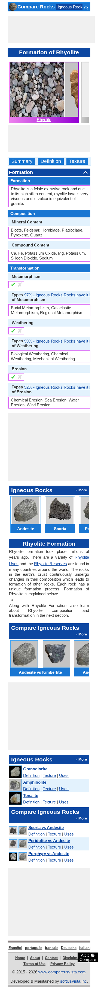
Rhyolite (44, 119)
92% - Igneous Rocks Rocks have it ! (57, 387)
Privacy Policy (62, 964)
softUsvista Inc (73, 981)
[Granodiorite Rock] (15, 772)
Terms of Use (34, 964)
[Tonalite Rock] (15, 798)
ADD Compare (87, 957)
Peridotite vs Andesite (49, 840)
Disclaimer (72, 958)
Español (15, 948)
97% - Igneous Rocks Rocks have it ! (57, 295)
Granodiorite (35, 769)
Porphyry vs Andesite (48, 853)
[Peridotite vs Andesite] (17, 843)
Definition (51, 161)
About (35, 958)
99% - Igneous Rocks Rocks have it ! (57, 341)
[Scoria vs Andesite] (17, 830)
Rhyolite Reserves (50, 563)
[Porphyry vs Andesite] (17, 856)
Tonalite (30, 795)
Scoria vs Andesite (46, 827)
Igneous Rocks (71, 7)
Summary (21, 161)
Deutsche (68, 948)
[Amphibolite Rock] (15, 785)
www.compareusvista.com (62, 972)
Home (20, 958)
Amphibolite (34, 782)
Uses (64, 775)
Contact (51, 958)
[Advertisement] (51, 29)
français (51, 948)
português (33, 948)
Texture (77, 161)
